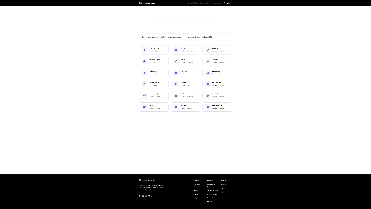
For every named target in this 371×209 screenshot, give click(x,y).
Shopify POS (211, 201)
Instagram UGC (198, 198)
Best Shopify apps (212, 194)
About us (223, 184)
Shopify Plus (210, 198)
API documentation (212, 190)
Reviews (196, 194)
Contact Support (216, 3)
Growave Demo (204, 3)
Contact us (224, 196)
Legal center (224, 192)
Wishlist (196, 190)
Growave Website (193, 3)
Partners (223, 188)
